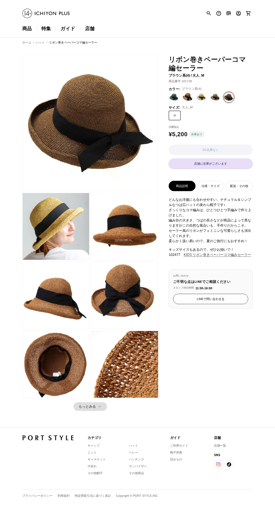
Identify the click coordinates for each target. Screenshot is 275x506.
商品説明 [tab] (182, 186)
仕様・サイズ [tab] (211, 186)
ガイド (68, 28)
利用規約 (64, 495)
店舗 (90, 28)
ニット (92, 452)
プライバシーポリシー (37, 495)
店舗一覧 (220, 445)
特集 (46, 28)
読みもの (176, 459)
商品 (27, 28)
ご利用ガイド (179, 445)
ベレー (133, 452)
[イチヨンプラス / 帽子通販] (46, 13)
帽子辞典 (176, 452)
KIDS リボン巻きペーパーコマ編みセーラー (217, 255)
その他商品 (136, 473)
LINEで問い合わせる (211, 299)
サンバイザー (138, 466)
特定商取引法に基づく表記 (93, 495)
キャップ (94, 445)
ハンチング (136, 459)
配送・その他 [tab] (239, 186)
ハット (133, 445)
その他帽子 (95, 473)
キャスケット (97, 459)
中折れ (92, 466)
